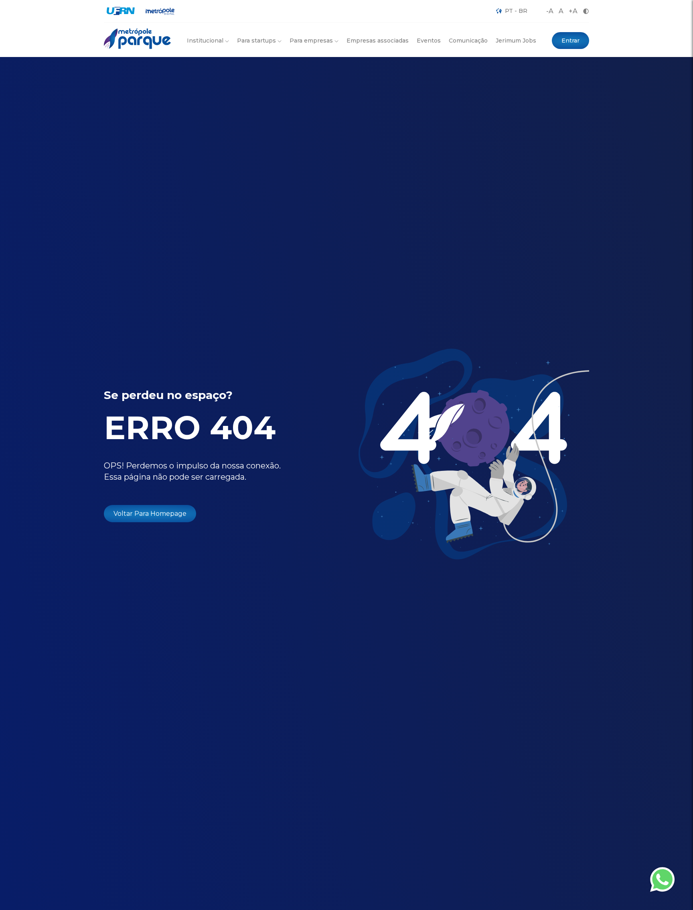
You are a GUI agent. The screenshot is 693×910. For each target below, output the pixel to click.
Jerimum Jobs (516, 40)
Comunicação (468, 40)
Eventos (429, 40)
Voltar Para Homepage (149, 513)
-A (549, 11)
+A (573, 11)
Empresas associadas (377, 40)
